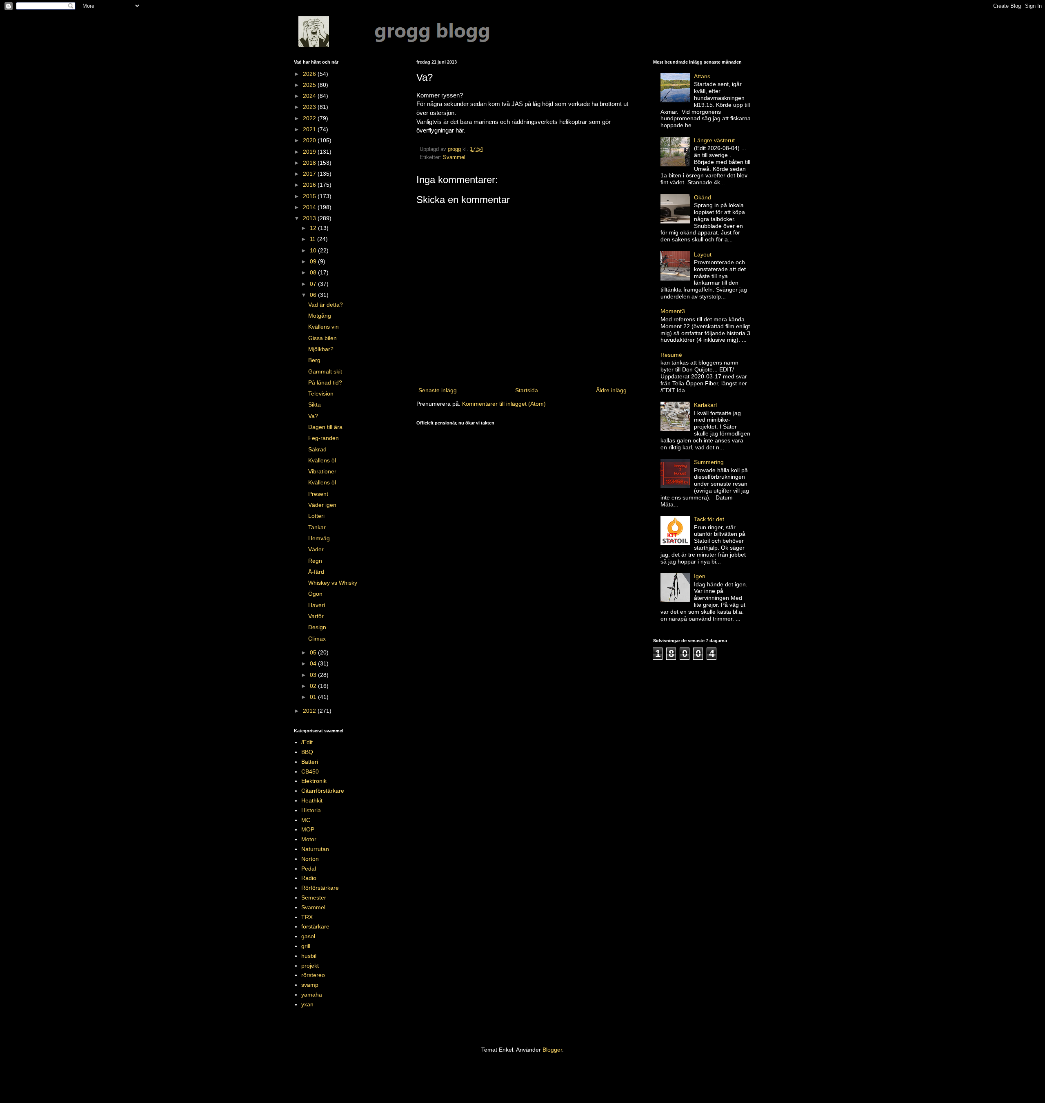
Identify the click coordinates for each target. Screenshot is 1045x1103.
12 (314, 228)
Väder (316, 549)
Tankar (317, 527)
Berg (314, 360)
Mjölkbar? (321, 349)
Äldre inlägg (611, 390)
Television (321, 393)
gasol (308, 936)
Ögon (315, 593)
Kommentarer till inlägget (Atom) (504, 403)
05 (314, 652)
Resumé (671, 354)
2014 (310, 207)
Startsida (526, 390)
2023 (310, 107)
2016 (310, 184)
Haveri (316, 605)
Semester (313, 897)
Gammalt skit (325, 371)
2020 (310, 140)
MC (305, 820)
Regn (315, 560)
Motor (308, 839)
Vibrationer (322, 471)
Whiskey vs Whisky (332, 582)
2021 (310, 129)
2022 (310, 118)
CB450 (310, 771)
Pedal (308, 868)
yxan (307, 1004)
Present (318, 494)
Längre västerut (714, 140)
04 (314, 663)
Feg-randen (323, 438)
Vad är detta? (325, 304)
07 (314, 284)
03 (314, 675)
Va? (313, 416)
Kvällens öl (322, 460)
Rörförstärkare (320, 887)
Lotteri (316, 516)
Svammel (454, 157)
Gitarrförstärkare (322, 790)
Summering (709, 462)
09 (314, 261)
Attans (702, 76)
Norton (310, 858)
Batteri (309, 761)
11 (313, 239)
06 (314, 295)
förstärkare (315, 926)
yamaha (311, 994)
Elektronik (314, 781)
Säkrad (317, 449)
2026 (310, 74)
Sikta (314, 404)
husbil (308, 956)
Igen (699, 576)
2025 (310, 85)
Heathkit (311, 800)
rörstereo (313, 975)
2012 (310, 710)
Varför (316, 616)
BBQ (307, 752)
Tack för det (709, 519)
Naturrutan (315, 849)
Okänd (702, 197)
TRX (307, 917)
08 (314, 272)
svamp (309, 984)
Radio (308, 878)
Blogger (552, 1049)
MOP (307, 829)
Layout (702, 254)
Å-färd (316, 571)
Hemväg (319, 538)
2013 (310, 218)
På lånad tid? (325, 382)
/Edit (307, 742)
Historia (311, 810)
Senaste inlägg (437, 390)
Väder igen (322, 505)
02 (314, 686)
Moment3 (672, 311)
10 (314, 250)
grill (305, 946)
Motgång (319, 315)
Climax (317, 638)
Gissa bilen (322, 338)
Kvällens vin (323, 326)
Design (317, 627)
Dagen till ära (325, 427)
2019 (310, 151)
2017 (310, 173)
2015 (310, 196)
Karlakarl (705, 405)
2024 (310, 96)
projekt (310, 965)
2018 (310, 162)
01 (314, 697)
